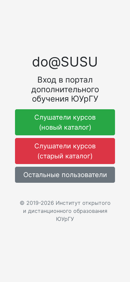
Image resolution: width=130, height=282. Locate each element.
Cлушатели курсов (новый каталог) (65, 122)
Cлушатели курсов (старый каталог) (65, 151)
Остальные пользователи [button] (65, 175)
